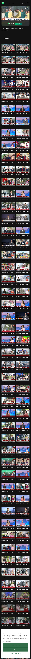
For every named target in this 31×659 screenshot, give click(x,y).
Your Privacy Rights (15, 653)
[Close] (28, 631)
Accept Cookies (15, 645)
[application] (15, 14)
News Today (6, 28)
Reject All (15, 649)
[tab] (6, 38)
